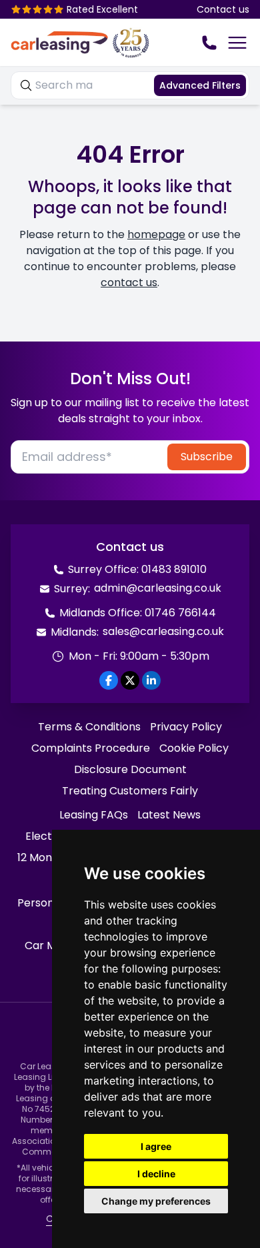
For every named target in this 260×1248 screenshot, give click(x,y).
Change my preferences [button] (156, 1201)
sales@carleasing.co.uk (163, 631)
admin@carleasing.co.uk (157, 588)
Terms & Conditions (89, 726)
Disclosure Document (130, 769)
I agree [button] (156, 1146)
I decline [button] (156, 1173)
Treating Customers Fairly (130, 790)
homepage (156, 234)
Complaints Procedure (90, 748)
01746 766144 (180, 612)
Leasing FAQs (93, 814)
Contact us (223, 9)
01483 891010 (174, 569)
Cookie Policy (194, 748)
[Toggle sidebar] (237, 43)
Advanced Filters (200, 85)
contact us (129, 282)
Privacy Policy (186, 726)
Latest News (169, 814)
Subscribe (207, 456)
